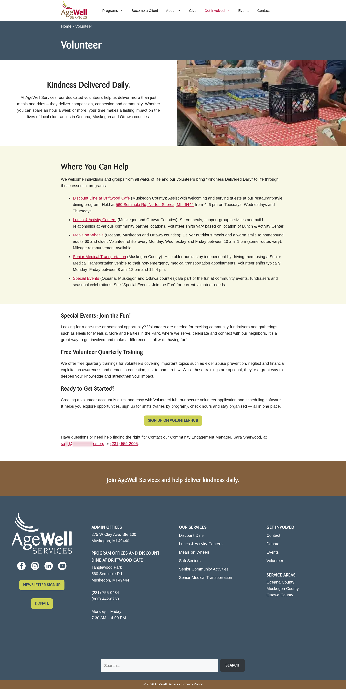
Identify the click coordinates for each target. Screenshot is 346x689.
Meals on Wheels (88, 235)
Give (192, 11)
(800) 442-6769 (105, 599)
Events (243, 11)
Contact (263, 11)
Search (232, 666)
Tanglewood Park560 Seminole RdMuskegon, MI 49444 (110, 573)
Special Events (86, 278)
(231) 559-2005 (124, 443)
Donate (42, 604)
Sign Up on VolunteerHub (173, 421)
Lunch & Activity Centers (94, 220)
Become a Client (145, 11)
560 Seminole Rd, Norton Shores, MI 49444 (155, 204)
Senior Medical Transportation (99, 256)
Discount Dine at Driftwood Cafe (101, 198)
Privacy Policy (192, 684)
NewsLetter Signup (41, 585)
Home (66, 26)
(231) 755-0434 (105, 592)
